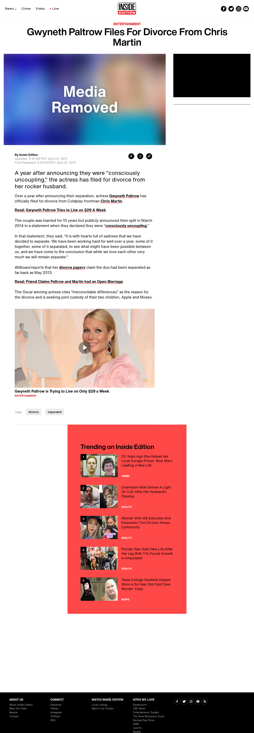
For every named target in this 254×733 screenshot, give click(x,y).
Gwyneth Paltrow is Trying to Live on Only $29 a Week (62, 391)
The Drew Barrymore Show (148, 716)
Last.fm (137, 728)
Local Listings (99, 705)
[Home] (127, 8)
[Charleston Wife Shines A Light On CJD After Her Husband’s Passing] (127, 496)
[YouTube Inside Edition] (246, 9)
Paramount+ (140, 705)
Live (55, 8)
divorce (33, 412)
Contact (14, 716)
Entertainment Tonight (146, 712)
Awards (13, 712)
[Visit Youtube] (198, 701)
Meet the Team (18, 708)
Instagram (56, 712)
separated (55, 412)
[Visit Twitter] (184, 701)
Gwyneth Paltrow (124, 196)
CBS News (139, 708)
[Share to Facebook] (131, 157)
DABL (136, 724)
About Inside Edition (21, 705)
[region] (85, 348)
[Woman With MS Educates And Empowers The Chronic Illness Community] (127, 527)
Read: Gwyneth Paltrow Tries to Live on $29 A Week (60, 210)
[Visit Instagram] (191, 701)
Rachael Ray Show (143, 720)
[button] (85, 348)
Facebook (56, 705)
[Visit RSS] (205, 701)
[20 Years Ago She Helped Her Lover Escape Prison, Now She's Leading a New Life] (127, 465)
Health (126, 507)
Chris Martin (111, 201)
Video (40, 8)
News (9, 8)
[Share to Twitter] (140, 157)
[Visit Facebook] (177, 701)
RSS (52, 720)
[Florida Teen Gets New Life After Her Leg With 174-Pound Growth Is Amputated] (127, 558)
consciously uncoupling (126, 225)
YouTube (55, 716)
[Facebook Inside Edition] (223, 9)
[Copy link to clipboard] (149, 157)
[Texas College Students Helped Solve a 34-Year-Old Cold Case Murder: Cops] (127, 589)
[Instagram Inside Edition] (238, 9)
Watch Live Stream (102, 708)
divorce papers (72, 267)
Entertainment (127, 23)
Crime (26, 8)
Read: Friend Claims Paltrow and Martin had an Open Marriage (69, 281)
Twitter (54, 708)
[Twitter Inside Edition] (231, 9)
